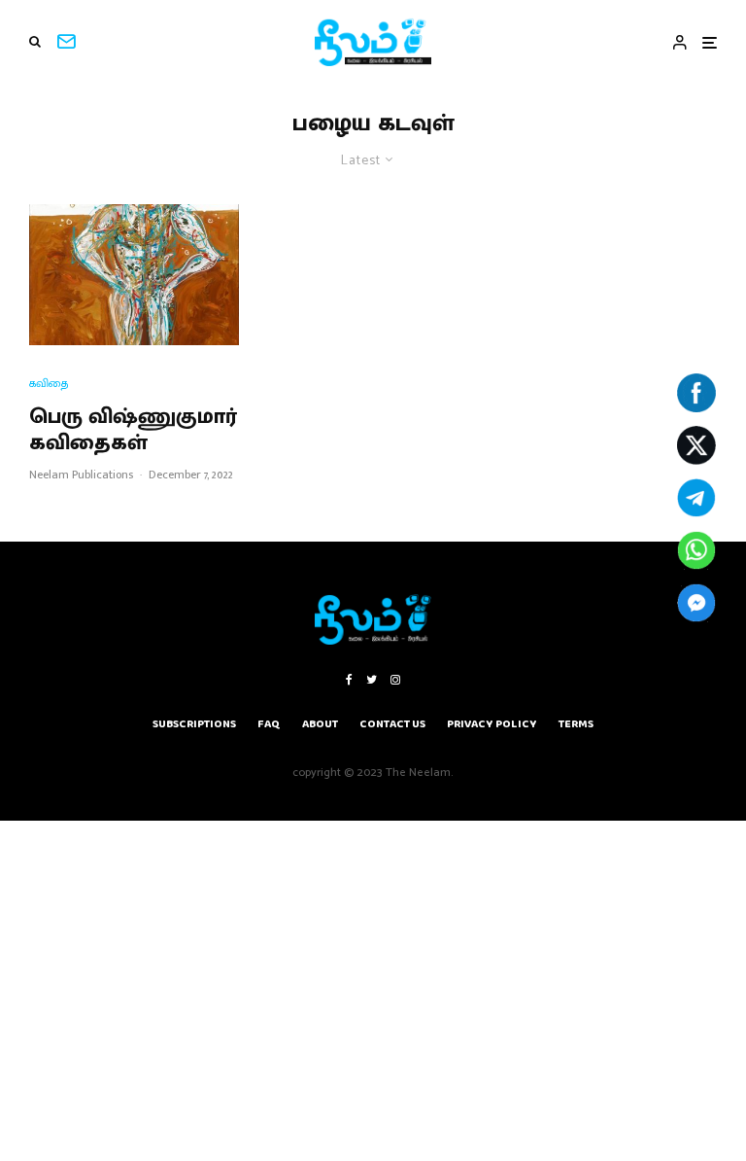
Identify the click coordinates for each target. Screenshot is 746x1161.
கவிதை (48, 383)
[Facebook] (349, 680)
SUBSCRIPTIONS (194, 724)
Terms (576, 724)
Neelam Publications (81, 474)
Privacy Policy (492, 724)
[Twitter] (371, 680)
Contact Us (392, 724)
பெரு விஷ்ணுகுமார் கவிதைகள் (133, 430)
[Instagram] (395, 680)
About (320, 724)
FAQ (269, 724)
